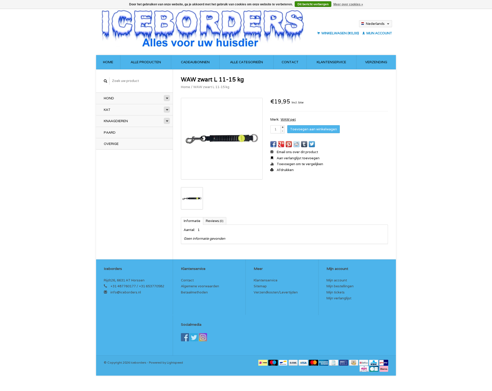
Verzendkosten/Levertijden (276, 292)
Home (108, 62)
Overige (111, 144)
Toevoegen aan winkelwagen (313, 129)
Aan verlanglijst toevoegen (298, 158)
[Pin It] (289, 144)
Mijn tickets (335, 292)
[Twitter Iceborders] (194, 337)
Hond (109, 98)
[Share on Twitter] (312, 144)
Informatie (192, 221)
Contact (290, 62)
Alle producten (146, 62)
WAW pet (288, 119)
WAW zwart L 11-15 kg (211, 87)
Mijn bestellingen (340, 286)
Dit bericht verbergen (313, 4)
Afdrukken (285, 170)
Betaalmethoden (194, 292)
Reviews (214, 221)
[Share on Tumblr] (304, 144)
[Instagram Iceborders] (203, 337)
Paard (110, 132)
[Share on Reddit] (296, 144)
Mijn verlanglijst (338, 298)
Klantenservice (331, 62)
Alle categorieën (246, 62)
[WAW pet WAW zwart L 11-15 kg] (221, 138)
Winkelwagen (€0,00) (340, 33)
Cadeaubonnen (195, 62)
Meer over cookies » (348, 4)
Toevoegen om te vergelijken (299, 164)
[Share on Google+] (281, 144)
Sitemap (260, 286)
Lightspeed (175, 362)
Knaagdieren (116, 121)
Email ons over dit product (297, 152)
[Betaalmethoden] (263, 362)
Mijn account (379, 33)
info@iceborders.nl (125, 292)
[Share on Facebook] (273, 144)
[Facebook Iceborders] (185, 337)
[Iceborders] (207, 28)
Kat (107, 110)
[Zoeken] (105, 81)
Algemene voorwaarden (200, 286)
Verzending (376, 62)
